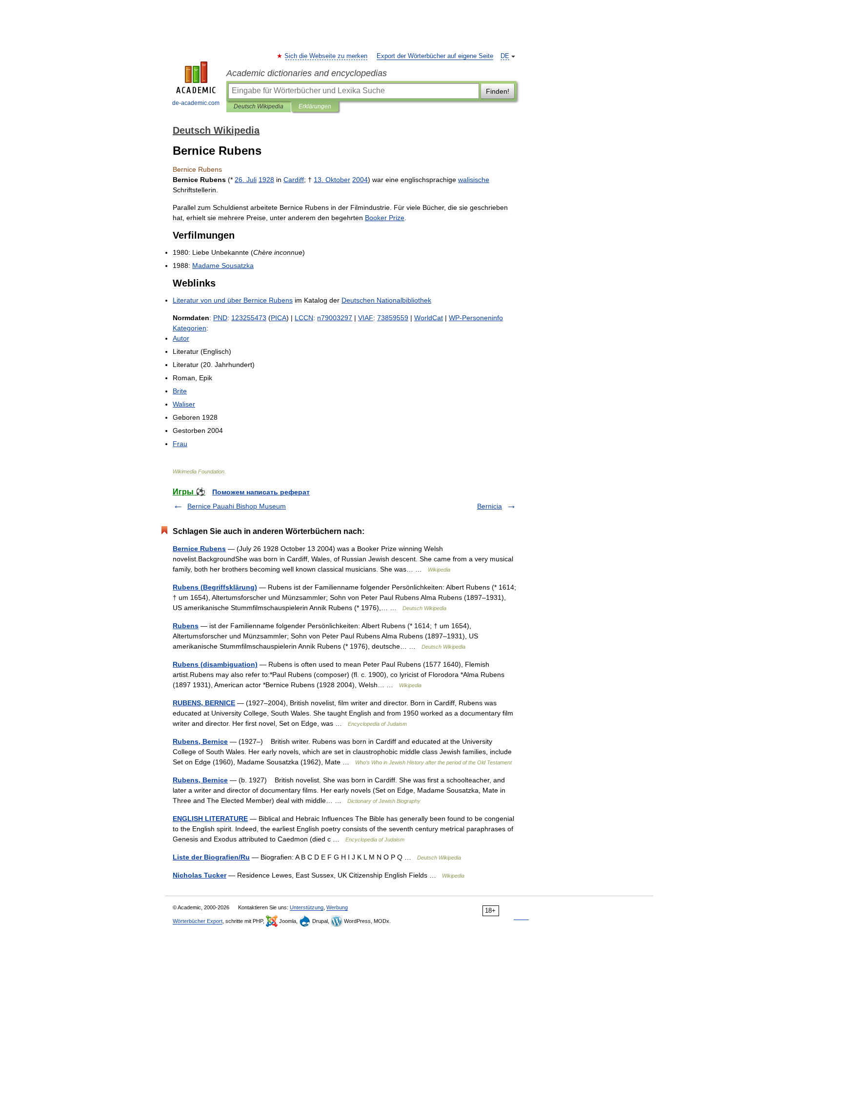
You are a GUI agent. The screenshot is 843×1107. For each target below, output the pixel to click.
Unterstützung (306, 907)
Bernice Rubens (199, 549)
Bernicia (489, 506)
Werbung (337, 907)
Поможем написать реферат (261, 492)
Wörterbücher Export (197, 921)
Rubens (186, 626)
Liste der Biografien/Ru (211, 857)
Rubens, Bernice (200, 741)
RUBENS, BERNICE (204, 703)
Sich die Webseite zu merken (326, 56)
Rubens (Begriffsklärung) (215, 587)
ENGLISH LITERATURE (210, 818)
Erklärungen (315, 106)
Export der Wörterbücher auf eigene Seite (435, 56)
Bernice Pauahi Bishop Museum (236, 506)
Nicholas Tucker (199, 875)
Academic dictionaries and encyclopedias (306, 73)
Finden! (497, 91)
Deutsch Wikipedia (258, 106)
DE (505, 56)
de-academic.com (196, 103)
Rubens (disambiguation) (215, 664)
